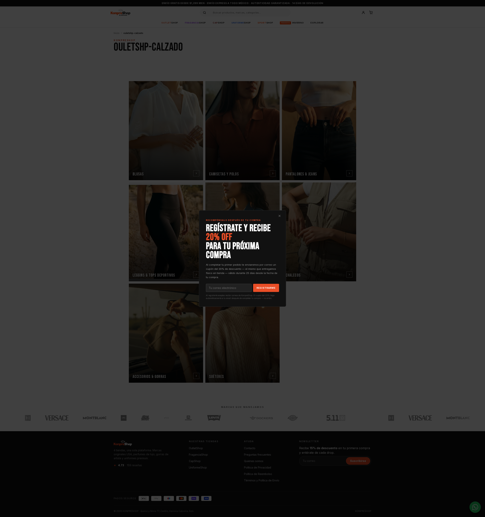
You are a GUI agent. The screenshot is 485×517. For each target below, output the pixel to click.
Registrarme (266, 287)
